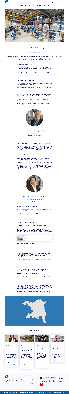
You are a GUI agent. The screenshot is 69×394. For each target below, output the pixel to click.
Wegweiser (22, 380)
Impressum (32, 383)
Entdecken (21, 377)
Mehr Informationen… (58, 392)
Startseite (26, 7)
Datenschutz (32, 384)
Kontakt (31, 379)
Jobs (21, 379)
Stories (29, 7)
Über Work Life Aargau (33, 377)
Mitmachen (32, 380)
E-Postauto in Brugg (34, 169)
